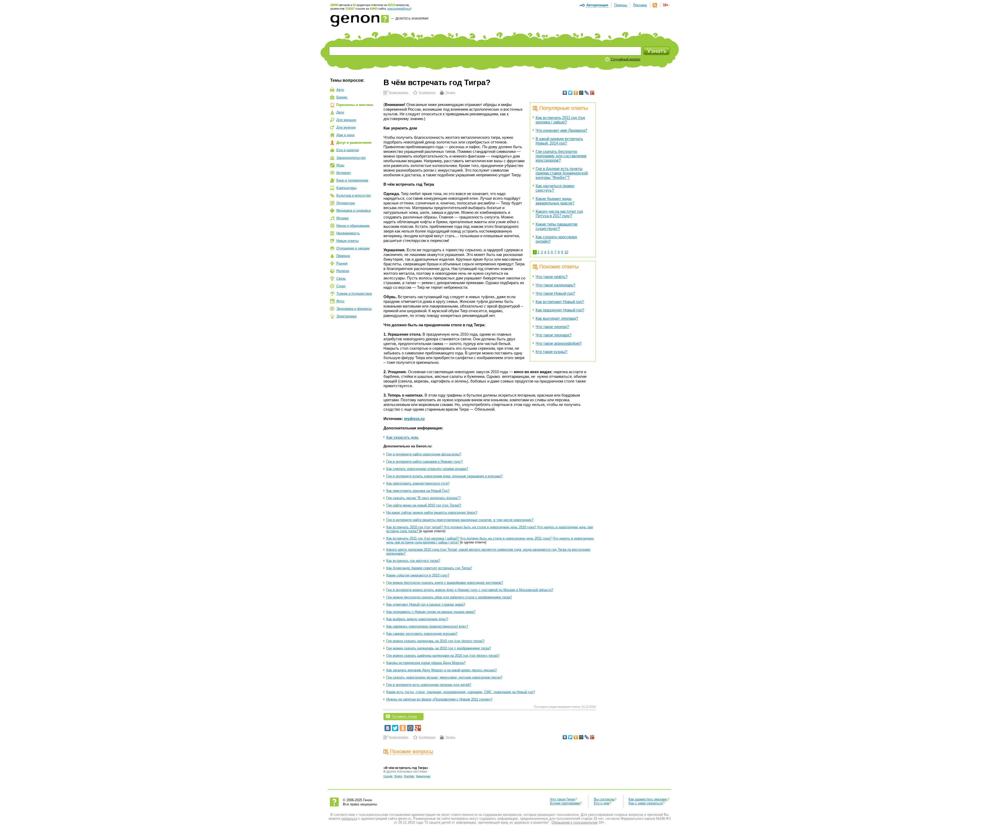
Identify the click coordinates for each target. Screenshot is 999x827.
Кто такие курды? (551, 351)
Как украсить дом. (402, 437)
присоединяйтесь (399, 8)
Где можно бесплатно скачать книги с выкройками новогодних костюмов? (444, 583)
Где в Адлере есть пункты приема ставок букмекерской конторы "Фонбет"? (562, 173)
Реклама (640, 5)
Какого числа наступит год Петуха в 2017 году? (559, 213)
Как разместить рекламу (648, 799)
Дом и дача (345, 135)
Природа (343, 256)
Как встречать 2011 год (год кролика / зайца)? (560, 119)
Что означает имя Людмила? (561, 130)
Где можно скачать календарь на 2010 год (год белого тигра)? (435, 641)
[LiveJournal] (587, 92)
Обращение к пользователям (575, 822)
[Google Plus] (592, 92)
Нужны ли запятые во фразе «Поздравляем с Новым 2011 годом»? (439, 699)
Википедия (423, 776)
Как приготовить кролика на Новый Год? (418, 491)
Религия (342, 271)
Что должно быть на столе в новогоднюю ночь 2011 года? (506, 538)
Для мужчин (346, 127)
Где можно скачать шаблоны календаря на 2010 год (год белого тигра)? (442, 655)
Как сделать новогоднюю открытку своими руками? (427, 469)
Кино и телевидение (352, 180)
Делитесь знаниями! (411, 18)
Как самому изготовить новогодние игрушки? (421, 634)
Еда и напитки (347, 150)
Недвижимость (348, 233)
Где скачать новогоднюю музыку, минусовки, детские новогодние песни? (444, 677)
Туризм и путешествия (354, 294)
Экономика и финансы (354, 309)
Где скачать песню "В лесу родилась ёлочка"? (423, 498)
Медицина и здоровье (353, 210)
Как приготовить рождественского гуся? (418, 483)
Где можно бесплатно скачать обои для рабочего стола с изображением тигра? (449, 597)
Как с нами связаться (646, 803)
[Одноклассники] (576, 92)
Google (388, 776)
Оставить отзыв (404, 716)
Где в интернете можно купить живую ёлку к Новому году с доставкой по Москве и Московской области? (469, 590)
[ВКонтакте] (565, 92)
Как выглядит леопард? (557, 318)
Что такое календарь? (555, 285)
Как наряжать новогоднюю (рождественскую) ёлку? (427, 626)
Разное (342, 263)
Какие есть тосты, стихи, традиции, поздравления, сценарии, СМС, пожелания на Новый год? (460, 692)
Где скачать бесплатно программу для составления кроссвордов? (561, 155)
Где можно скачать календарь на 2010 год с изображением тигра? (438, 648)
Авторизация (597, 5)
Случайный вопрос (626, 59)
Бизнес (342, 97)
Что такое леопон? (552, 326)
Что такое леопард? (553, 335)
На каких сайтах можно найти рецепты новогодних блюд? (431, 513)
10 (566, 252)
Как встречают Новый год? (560, 301)
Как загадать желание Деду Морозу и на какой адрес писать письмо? (441, 670)
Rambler (409, 776)
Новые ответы (347, 241)
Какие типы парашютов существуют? (556, 226)
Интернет (343, 173)
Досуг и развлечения (354, 143)
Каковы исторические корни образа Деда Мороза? (425, 663)
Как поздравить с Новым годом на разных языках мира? (430, 612)
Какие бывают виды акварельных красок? (555, 200)
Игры (340, 165)
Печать (450, 92)
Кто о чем (601, 803)
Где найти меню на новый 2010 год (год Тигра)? (423, 505)
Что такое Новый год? (555, 293)
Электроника (346, 316)
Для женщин (346, 120)
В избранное (427, 92)
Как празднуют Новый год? (560, 310)
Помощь (620, 5)
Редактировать (398, 92)
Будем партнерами (565, 803)
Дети (340, 112)
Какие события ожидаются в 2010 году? (417, 575)
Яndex (398, 776)
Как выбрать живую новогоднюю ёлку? (417, 619)
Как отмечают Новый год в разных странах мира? (425, 604)
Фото (340, 301)
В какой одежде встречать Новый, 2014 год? (559, 140)
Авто (340, 90)
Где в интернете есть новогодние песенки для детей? (428, 685)
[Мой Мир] (581, 92)
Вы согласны (604, 799)
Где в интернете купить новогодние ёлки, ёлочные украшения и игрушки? (444, 476)
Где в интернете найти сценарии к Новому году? (424, 461)
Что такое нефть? (551, 276)
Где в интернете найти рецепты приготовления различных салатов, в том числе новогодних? (459, 520)
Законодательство (351, 158)
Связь (341, 278)
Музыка (342, 218)
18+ (666, 5)
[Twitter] (570, 92)
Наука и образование (352, 226)
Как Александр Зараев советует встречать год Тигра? (429, 568)
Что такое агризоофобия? (558, 343)
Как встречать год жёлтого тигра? (413, 561)
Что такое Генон (562, 799)
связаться (349, 818)
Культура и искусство (353, 195)
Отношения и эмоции (352, 248)
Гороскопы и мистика (354, 105)
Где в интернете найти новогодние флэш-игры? (423, 454)
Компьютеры (346, 188)
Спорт (341, 286)
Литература (345, 203)
